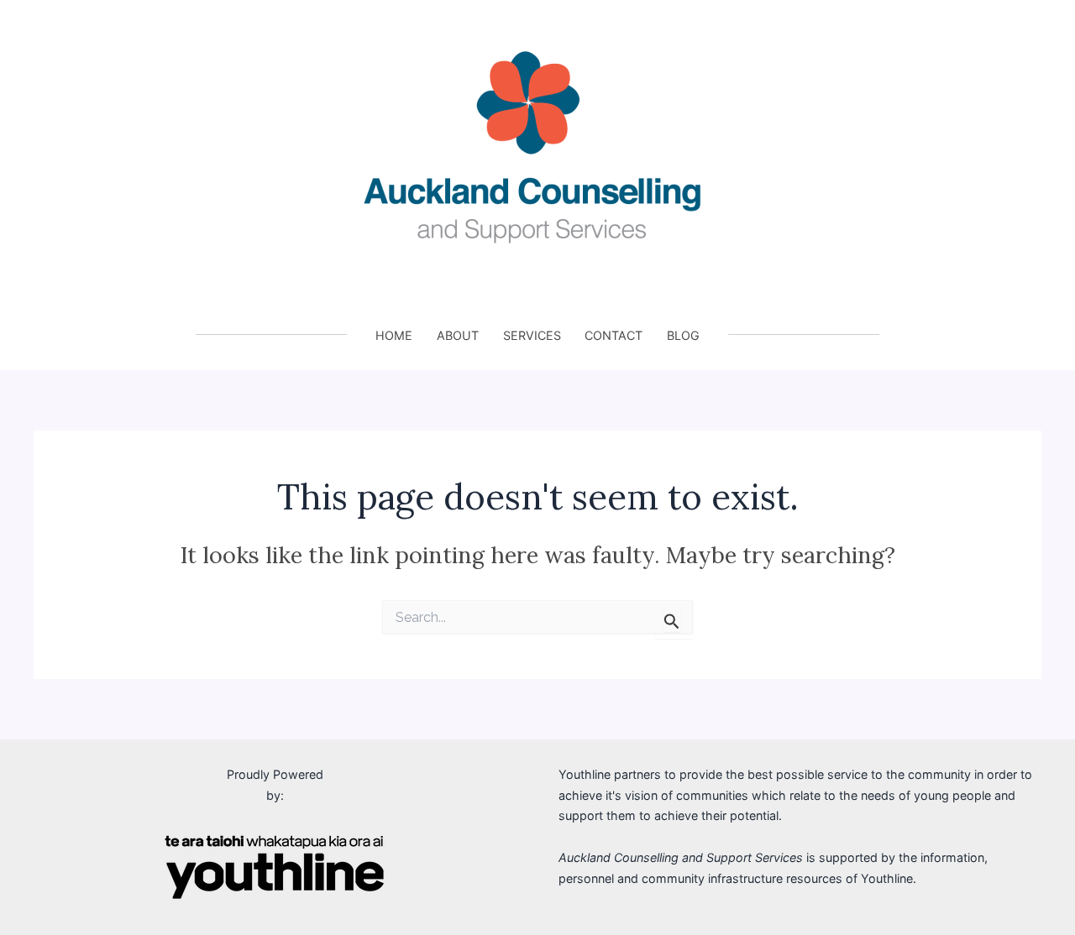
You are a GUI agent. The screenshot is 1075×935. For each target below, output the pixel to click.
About (458, 335)
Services (532, 335)
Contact (613, 335)
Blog (683, 335)
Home (393, 335)
